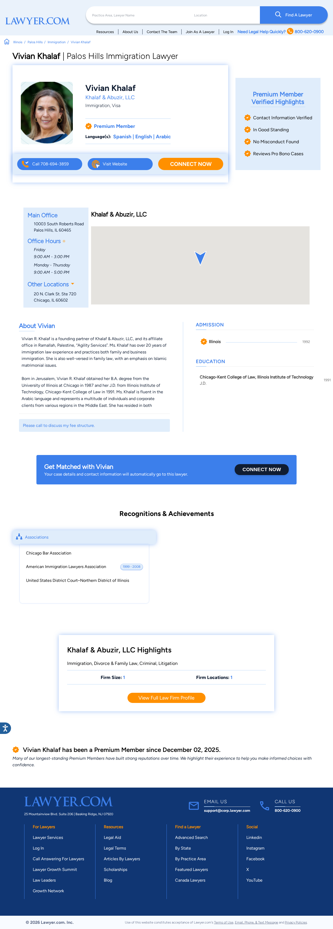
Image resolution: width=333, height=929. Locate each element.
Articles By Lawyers (122, 858)
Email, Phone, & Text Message (256, 922)
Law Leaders (44, 880)
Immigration (97, 105)
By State (183, 848)
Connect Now (191, 164)
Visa (116, 105)
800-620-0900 (287, 810)
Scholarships (115, 869)
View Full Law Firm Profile (166, 698)
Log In (228, 31)
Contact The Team (162, 31)
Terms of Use (223, 922)
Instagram (255, 848)
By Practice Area (190, 858)
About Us (130, 31)
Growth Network (48, 890)
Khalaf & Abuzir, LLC (110, 97)
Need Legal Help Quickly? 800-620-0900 (281, 31)
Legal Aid (112, 837)
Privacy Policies (296, 922)
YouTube (254, 880)
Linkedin (254, 837)
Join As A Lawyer (200, 31)
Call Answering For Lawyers (58, 858)
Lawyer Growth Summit (55, 869)
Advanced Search (191, 837)
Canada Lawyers (190, 880)
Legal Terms (115, 848)
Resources (105, 31)
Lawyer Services (48, 837)
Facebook (255, 858)
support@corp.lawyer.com (227, 810)
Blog (108, 880)
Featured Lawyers (191, 869)
